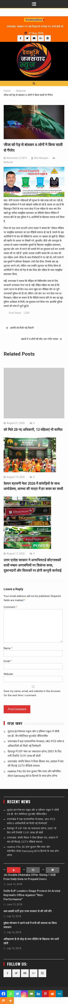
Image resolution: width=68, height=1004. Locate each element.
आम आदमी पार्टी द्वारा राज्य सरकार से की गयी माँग (27, 911)
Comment (10, 607)
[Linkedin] (38, 993)
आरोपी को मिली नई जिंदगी (22, 327)
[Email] (31, 993)
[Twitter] (27, 38)
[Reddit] (52, 993)
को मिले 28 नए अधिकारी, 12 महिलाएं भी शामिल (33, 429)
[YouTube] (34, 38)
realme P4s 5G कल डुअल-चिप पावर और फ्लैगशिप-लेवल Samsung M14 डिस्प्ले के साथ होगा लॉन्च (33, 851)
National (8, 162)
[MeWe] (59, 993)
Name (8, 648)
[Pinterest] (48, 38)
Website (8, 674)
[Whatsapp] (10, 993)
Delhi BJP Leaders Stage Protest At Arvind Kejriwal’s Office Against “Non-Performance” (31, 895)
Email (8, 661)
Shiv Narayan (41, 158)
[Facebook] (20, 38)
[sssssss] (34, 196)
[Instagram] (24, 993)
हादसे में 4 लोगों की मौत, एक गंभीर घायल (39, 339)
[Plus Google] (41, 38)
